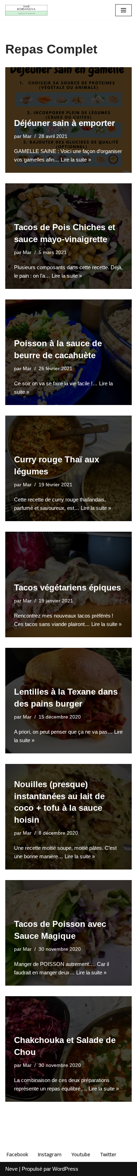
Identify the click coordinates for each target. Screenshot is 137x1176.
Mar (27, 136)
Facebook (17, 1154)
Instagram (49, 1154)
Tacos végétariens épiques (67, 587)
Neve (11, 1169)
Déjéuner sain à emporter (64, 123)
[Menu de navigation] (123, 10)
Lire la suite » (76, 160)
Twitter (108, 1154)
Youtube (80, 1154)
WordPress (65, 1169)
